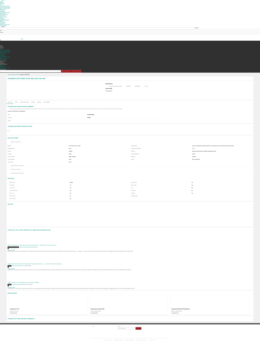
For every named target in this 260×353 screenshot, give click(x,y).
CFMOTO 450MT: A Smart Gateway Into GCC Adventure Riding (23, 282)
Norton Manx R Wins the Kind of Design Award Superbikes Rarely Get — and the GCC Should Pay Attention (35, 264)
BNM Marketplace (4, 20)
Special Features (4, 14)
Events (1, 18)
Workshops (3, 22)
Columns (2, 10)
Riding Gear (3, 13)
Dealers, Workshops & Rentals (13, 247)
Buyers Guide (3, 17)
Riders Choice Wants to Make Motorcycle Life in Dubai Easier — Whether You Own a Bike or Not (32, 245)
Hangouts (2, 23)
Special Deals (3, 25)
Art (1, 5)
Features (2, 4)
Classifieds (2, 19)
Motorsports (3, 9)
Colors (16, 102)
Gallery (33, 102)
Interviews (2, 16)
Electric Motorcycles (5, 8)
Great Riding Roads (5, 12)
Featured (22, 247)
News (1, 1)
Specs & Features (24, 102)
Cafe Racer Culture (4, 6)
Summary (10, 102)
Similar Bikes (46, 102)
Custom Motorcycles (5, 7)
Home (9, 74)
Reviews (2, 3)
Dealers (2, 21)
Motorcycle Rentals (5, 24)
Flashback (2, 11)
